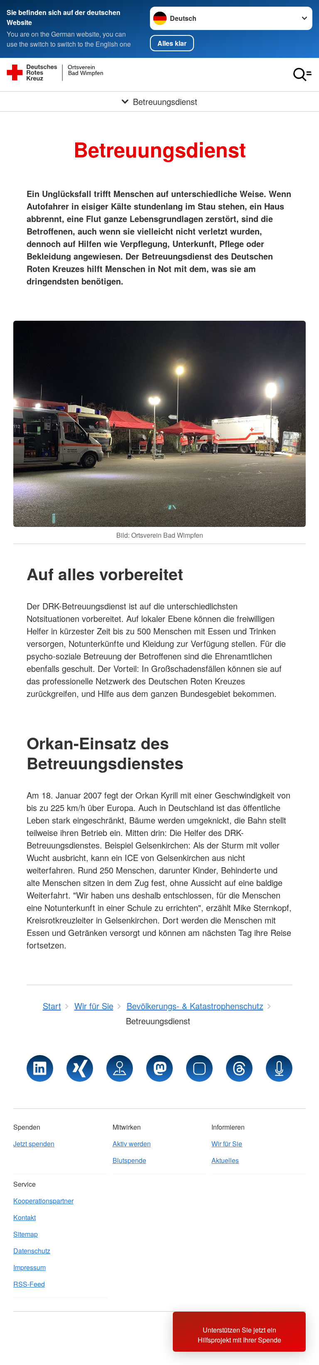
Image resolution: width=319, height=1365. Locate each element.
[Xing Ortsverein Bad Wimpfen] (79, 1068)
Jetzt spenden (33, 1143)
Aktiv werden (132, 1143)
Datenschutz (31, 1250)
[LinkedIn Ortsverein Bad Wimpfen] (40, 1068)
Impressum (29, 1267)
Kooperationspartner (43, 1200)
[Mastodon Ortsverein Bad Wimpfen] (159, 1068)
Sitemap (25, 1234)
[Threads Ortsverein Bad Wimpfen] (239, 1068)
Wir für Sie (226, 1143)
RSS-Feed (29, 1284)
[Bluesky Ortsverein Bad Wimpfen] (199, 1068)
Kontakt (24, 1217)
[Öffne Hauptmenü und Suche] (302, 75)
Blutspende (129, 1160)
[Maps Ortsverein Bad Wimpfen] (119, 1068)
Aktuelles (225, 1160)
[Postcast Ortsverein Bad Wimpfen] (279, 1068)
